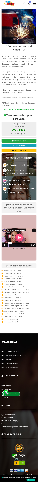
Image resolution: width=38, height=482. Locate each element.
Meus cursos (6, 385)
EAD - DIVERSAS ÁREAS (10, 367)
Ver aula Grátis (20, 150)
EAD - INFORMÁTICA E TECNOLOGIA (14, 355)
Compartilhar (19, 146)
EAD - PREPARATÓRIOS (10, 363)
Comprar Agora (20, 141)
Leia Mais (23, 480)
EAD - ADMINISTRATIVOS (10, 351)
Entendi (31, 480)
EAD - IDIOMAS (7, 359)
